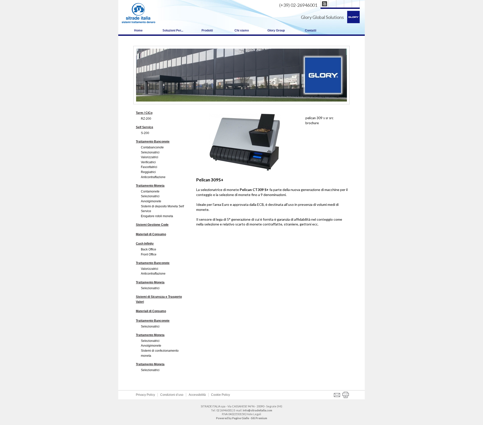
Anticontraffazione (153, 177)
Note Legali (254, 414)
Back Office (148, 249)
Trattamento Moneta (150, 185)
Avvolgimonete (151, 201)
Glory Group (276, 30)
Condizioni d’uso (171, 395)
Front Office (148, 254)
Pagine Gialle (240, 418)
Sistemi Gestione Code (152, 224)
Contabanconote (152, 147)
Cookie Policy (220, 395)
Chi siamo (241, 30)
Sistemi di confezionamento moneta (160, 353)
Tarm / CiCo (144, 113)
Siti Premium (259, 418)
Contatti (310, 30)
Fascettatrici (149, 167)
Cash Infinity (145, 243)
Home (138, 30)
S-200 (145, 133)
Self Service (144, 127)
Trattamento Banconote (153, 141)
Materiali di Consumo (151, 234)
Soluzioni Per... (173, 30)
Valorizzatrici (149, 157)
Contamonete (150, 191)
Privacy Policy (145, 395)
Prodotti (207, 30)
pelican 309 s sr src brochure (319, 120)
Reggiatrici (148, 172)
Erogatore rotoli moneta (157, 216)
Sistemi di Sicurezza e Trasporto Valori (159, 299)
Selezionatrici (150, 152)
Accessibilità (197, 395)
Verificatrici (148, 162)
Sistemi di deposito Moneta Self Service (162, 209)
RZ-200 (146, 118)
